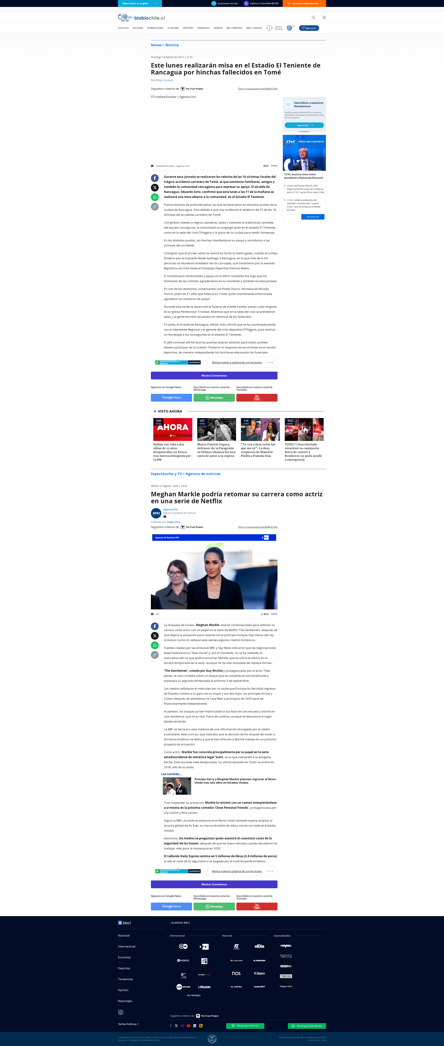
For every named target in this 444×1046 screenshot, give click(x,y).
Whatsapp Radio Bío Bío (309, 1025)
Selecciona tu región (135, 3)
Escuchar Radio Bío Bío (305, 3)
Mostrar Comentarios (214, 375)
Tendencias (203, 27)
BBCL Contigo (254, 27)
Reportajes (125, 1001)
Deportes (188, 27)
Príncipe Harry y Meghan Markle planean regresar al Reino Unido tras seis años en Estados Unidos (235, 780)
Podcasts (123, 27)
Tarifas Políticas (127, 1024)
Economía (173, 27)
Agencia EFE (170, 509)
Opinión (218, 27)
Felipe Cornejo (164, 80)
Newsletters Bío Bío (228, 3)
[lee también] (178, 786)
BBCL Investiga (234, 27)
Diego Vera (173, 522)
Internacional (155, 27)
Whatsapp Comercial (247, 1025)
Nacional (138, 27)
